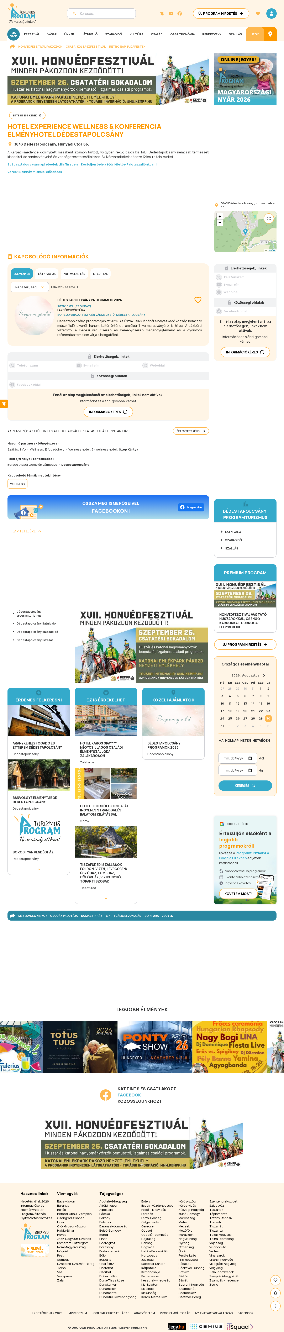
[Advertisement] (108, 207)
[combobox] (15, 287)
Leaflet (271, 250)
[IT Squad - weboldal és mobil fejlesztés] (240, 1326)
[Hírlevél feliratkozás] (162, 13)
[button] (245, 231)
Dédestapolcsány (40, 144)
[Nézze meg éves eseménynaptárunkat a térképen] (270, 34)
